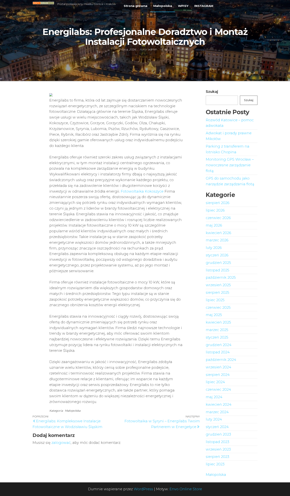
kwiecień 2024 (218, 404)
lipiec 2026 (215, 210)
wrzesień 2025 (218, 285)
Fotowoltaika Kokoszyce (142, 191)
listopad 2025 (217, 270)
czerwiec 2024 (218, 389)
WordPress (143, 489)
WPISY (183, 6)
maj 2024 (214, 397)
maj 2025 (214, 315)
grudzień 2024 (218, 345)
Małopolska (162, 6)
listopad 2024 (218, 352)
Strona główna (135, 6)
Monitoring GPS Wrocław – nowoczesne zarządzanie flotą (230, 165)
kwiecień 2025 (218, 322)
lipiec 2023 (215, 464)
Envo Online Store (185, 489)
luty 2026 (214, 248)
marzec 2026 (217, 240)
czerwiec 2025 (218, 307)
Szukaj (212, 91)
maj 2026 (214, 225)
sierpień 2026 (217, 203)
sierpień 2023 (217, 457)
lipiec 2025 (215, 300)
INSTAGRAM (203, 6)
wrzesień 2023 (218, 449)
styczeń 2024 (217, 427)
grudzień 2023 (218, 434)
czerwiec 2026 (218, 218)
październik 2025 (221, 277)
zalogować (61, 442)
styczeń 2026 (217, 255)
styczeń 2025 (217, 337)
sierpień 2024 (218, 375)
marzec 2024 (217, 412)
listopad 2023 (217, 442)
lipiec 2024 (215, 382)
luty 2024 (214, 419)
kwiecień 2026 (218, 233)
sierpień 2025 (217, 292)
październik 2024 (221, 360)
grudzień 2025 (218, 263)
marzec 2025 (217, 330)
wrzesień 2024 (218, 367)
